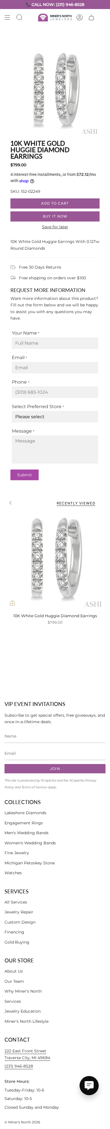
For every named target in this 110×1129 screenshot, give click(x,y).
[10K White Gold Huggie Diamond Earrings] (55, 560)
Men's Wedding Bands (27, 832)
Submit (24, 474)
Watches (13, 872)
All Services (16, 902)
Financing (14, 932)
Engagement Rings (24, 822)
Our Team (14, 981)
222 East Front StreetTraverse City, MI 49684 (27, 1054)
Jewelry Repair (19, 912)
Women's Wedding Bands (30, 842)
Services (13, 1001)
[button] (19, 17)
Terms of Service (34, 787)
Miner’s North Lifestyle (27, 1021)
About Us (14, 971)
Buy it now (55, 216)
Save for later (55, 226)
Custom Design (20, 922)
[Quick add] (12, 603)
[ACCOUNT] (79, 17)
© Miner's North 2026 (22, 1122)
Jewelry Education (23, 1011)
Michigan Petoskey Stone (30, 862)
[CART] (91, 17)
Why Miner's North (23, 991)
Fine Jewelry (17, 852)
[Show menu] (7, 17)
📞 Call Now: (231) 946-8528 (55, 4)
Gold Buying (17, 942)
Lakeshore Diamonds (25, 812)
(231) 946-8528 (19, 1066)
